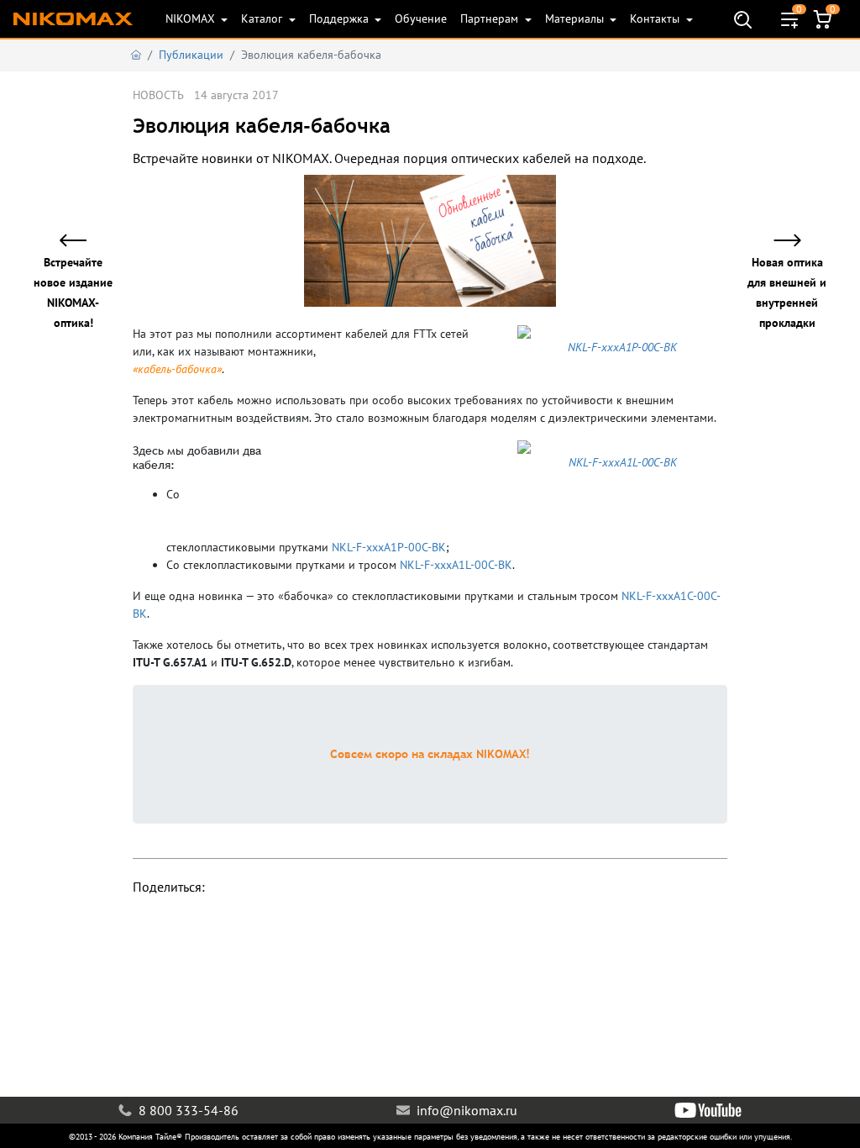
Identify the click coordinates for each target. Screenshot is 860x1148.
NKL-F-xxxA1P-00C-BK (389, 547)
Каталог (263, 18)
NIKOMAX (191, 18)
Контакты (656, 18)
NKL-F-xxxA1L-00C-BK (456, 564)
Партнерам (491, 18)
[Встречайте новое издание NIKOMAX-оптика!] (83, 241)
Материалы (576, 18)
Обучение (421, 18)
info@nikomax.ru (465, 1110)
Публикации (191, 54)
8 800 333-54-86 (187, 1110)
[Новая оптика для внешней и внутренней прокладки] (776, 241)
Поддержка (340, 18)
